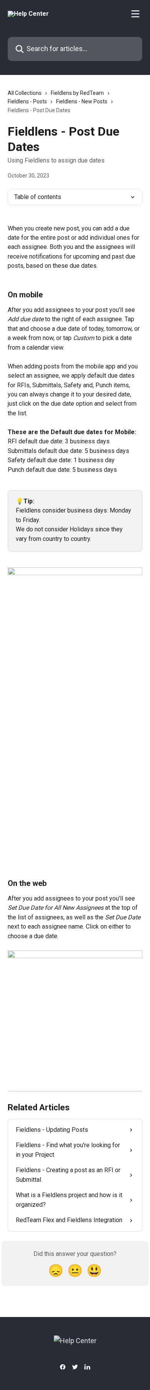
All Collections (25, 93)
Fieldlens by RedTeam (77, 93)
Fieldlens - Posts (27, 101)
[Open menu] (135, 13)
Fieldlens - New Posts (81, 101)
